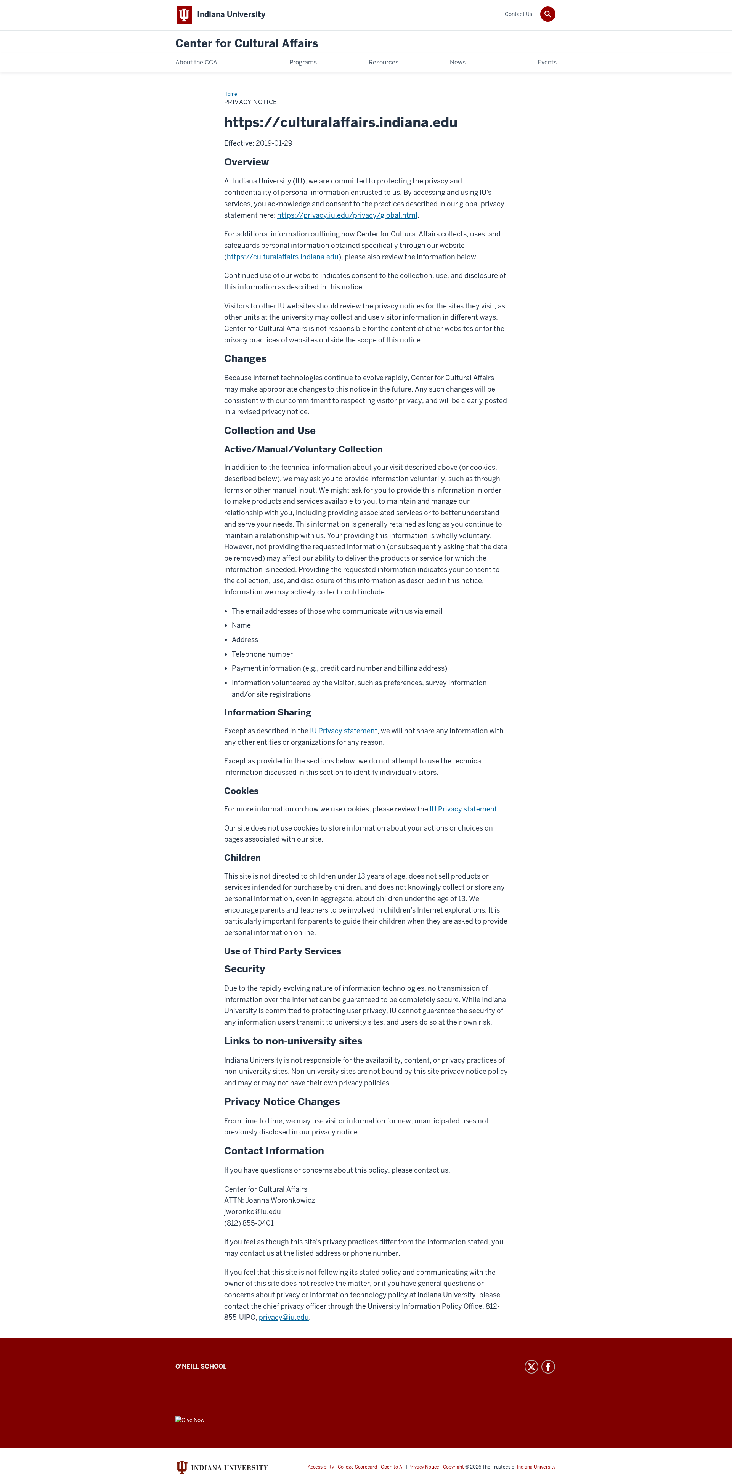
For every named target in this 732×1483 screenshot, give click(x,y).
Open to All (393, 1467)
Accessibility (321, 1467)
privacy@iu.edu (284, 1317)
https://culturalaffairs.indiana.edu (283, 256)
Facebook (548, 1367)
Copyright (453, 1467)
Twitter (531, 1367)
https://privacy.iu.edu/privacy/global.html (347, 215)
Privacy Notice (423, 1467)
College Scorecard (357, 1467)
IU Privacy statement (343, 730)
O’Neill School (200, 1366)
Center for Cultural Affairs (246, 43)
